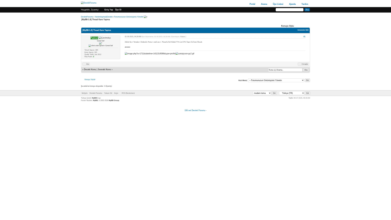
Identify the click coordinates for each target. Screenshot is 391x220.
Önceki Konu (90, 69)
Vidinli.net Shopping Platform (195, 114)
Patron (182, 36)
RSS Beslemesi (128, 93)
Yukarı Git (108, 93)
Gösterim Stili (303, 30)
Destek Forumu (96, 93)
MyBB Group (114, 100)
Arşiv (116, 93)
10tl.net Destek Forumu (195, 110)
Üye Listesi (278, 4)
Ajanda (292, 4)
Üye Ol (118, 10)
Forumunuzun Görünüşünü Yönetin (128, 17)
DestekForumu (87, 17)
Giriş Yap (108, 10)
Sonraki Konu (104, 69)
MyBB (94, 98)
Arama (264, 4)
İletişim (85, 93)
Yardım (304, 4)
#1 (304, 36)
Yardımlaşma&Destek (104, 17)
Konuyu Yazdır (90, 79)
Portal (252, 4)
